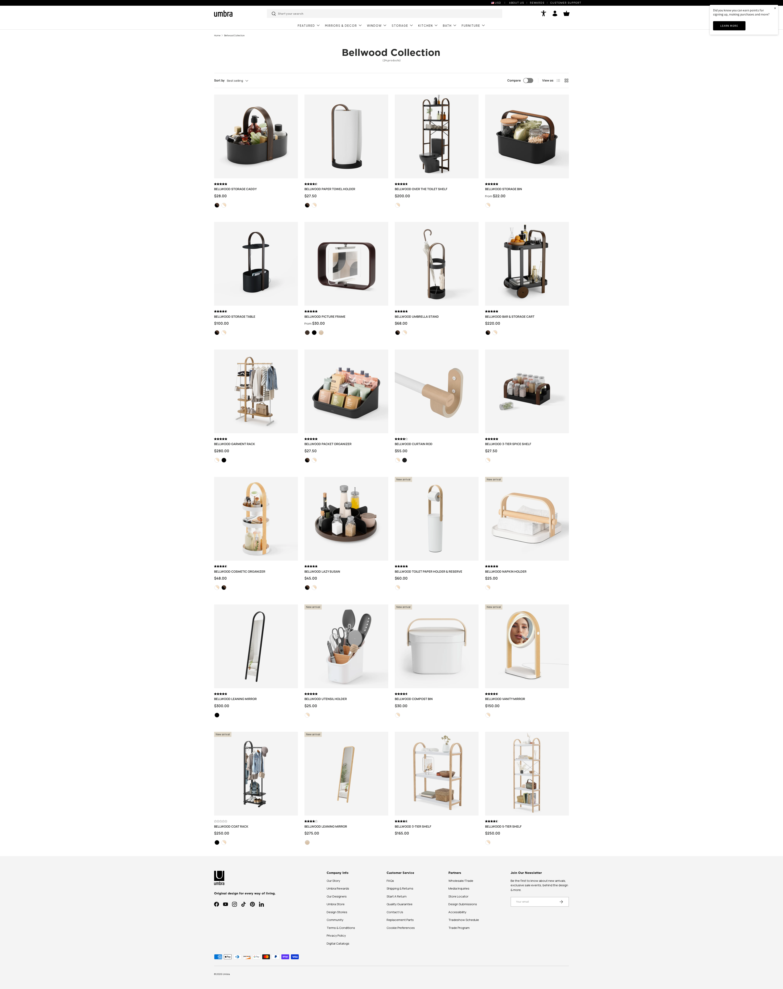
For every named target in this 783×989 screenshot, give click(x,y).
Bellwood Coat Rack (231, 826)
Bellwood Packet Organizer (328, 444)
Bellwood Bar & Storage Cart (509, 316)
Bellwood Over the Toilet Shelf (421, 189)
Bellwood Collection (234, 35)
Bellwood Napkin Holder (505, 571)
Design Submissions (462, 904)
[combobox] (384, 13)
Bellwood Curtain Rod (413, 444)
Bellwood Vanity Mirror (505, 699)
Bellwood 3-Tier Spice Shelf (508, 444)
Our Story (333, 881)
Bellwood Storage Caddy (235, 189)
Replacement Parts (400, 920)
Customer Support (565, 2)
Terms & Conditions (341, 928)
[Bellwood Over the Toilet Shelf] (437, 136)
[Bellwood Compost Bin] (437, 646)
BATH (447, 25)
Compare (514, 80)
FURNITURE (471, 25)
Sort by (219, 80)
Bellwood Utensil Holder (325, 699)
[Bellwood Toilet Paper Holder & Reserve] (437, 519)
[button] (566, 13)
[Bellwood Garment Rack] (256, 391)
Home (217, 35)
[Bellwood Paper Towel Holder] (346, 136)
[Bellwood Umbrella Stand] (437, 264)
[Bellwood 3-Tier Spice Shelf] (527, 391)
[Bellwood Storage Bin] (527, 136)
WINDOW (374, 25)
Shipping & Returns (400, 888)
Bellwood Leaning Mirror (235, 699)
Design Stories (337, 912)
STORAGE (400, 25)
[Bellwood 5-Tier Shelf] (527, 774)
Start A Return (397, 896)
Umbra (226, 974)
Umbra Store (336, 904)
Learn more (729, 26)
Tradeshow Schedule (463, 920)
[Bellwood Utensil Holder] (346, 646)
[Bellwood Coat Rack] (256, 774)
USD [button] (498, 2)
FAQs (390, 881)
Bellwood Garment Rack (234, 444)
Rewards (537, 2)
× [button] (775, 8)
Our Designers (337, 896)
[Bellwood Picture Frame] (346, 264)
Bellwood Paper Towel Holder (329, 189)
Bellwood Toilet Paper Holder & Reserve (428, 571)
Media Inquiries (458, 888)
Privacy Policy (336, 935)
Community (335, 920)
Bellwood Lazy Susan (322, 571)
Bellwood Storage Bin (503, 189)
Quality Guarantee (400, 904)
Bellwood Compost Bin (414, 699)
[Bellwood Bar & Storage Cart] (527, 264)
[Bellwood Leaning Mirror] (256, 646)
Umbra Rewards (338, 888)
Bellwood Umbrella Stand (417, 316)
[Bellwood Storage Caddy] (256, 136)
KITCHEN (425, 25)
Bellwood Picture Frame (324, 316)
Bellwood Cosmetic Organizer (239, 571)
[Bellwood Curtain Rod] (437, 391)
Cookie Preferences (401, 928)
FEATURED (306, 25)
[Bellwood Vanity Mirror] (527, 646)
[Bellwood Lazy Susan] (346, 519)
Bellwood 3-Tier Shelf (413, 826)
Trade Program (459, 928)
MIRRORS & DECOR (341, 25)
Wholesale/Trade (460, 881)
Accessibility (457, 912)
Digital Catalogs (338, 943)
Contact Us (395, 912)
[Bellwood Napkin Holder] (527, 519)
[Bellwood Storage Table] (256, 264)
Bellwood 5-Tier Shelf (503, 826)
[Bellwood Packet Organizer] (346, 391)
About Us (516, 2)
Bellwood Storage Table (234, 316)
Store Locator (458, 896)
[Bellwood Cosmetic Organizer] (256, 519)
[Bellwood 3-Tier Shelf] (437, 774)
